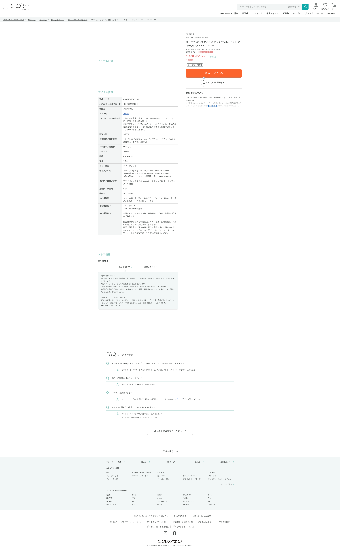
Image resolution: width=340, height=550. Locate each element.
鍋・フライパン (57, 20)
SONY (134, 504)
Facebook (174, 533)
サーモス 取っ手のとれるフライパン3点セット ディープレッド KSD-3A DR (123, 20)
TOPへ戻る (168, 451)
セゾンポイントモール (185, 527)
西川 (210, 501)
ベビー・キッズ (112, 479)
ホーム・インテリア (190, 476)
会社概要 (226, 522)
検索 (305, 7)
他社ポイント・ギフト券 (192, 479)
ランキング (257, 13)
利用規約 (113, 522)
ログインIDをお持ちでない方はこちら (151, 516)
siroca (159, 498)
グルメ (185, 473)
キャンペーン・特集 (229, 13)
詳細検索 (292, 6)
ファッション (213, 476)
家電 (108, 473)
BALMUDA (187, 495)
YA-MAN (186, 498)
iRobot (159, 504)
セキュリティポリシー (160, 522)
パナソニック (111, 504)
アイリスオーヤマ (189, 501)
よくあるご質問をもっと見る (168, 431)
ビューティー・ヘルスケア (141, 473)
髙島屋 (126, 114)
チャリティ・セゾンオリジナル (219, 479)
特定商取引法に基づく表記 (183, 522)
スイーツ (211, 473)
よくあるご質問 (204, 516)
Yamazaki (212, 504)
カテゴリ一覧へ (226, 484)
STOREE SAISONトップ (13, 20)
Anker (159, 495)
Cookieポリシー (208, 522)
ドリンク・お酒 (112, 476)
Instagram (165, 533)
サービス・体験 (163, 479)
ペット (134, 479)
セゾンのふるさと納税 (160, 527)
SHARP (109, 501)
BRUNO (186, 504)
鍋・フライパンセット (77, 20)
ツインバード (162, 501)
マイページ (332, 13)
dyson (134, 495)
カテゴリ (31, 20)
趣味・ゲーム (162, 476)
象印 (133, 501)
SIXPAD (109, 498)
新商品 (286, 13)
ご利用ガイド (225, 462)
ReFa (210, 495)
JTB (133, 498)
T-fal (210, 498)
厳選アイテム (272, 13)
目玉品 (245, 13)
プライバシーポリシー (134, 522)
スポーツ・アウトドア (140, 476)
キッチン (43, 20)
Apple (108, 495)
